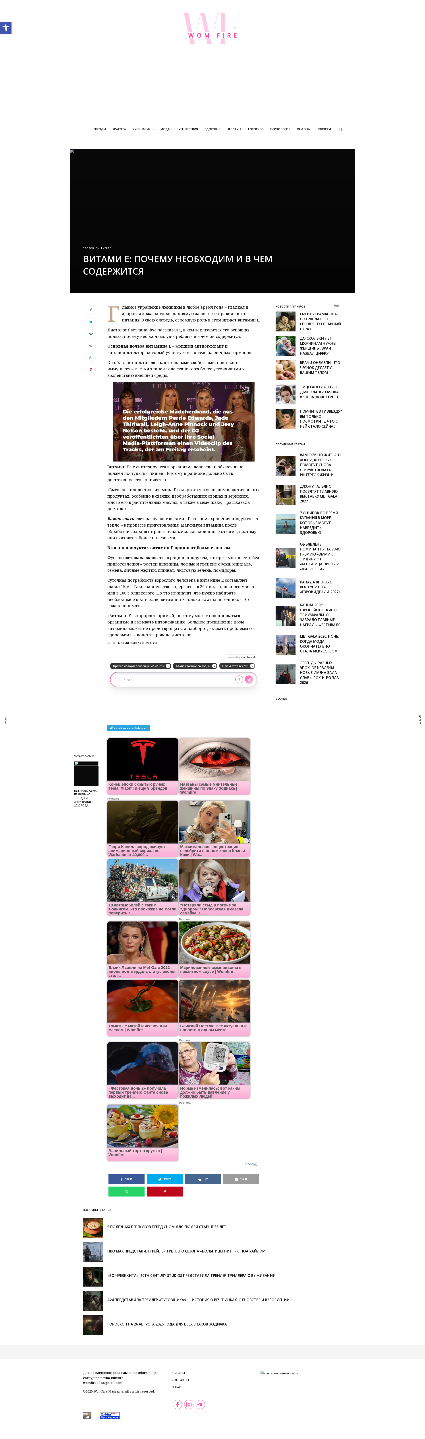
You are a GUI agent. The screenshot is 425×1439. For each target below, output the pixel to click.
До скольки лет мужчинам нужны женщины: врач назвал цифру (318, 346)
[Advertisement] (212, 89)
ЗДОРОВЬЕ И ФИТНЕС (97, 248)
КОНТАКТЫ (180, 1380)
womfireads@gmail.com (102, 1383)
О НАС (176, 1387)
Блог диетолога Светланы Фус (138, 642)
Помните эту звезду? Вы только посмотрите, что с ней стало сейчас (321, 419)
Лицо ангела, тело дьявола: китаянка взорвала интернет (319, 392)
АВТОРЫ (178, 1373)
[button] (6, 28)
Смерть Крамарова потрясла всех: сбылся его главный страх (320, 321)
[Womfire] (212, 28)
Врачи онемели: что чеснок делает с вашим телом (320, 367)
